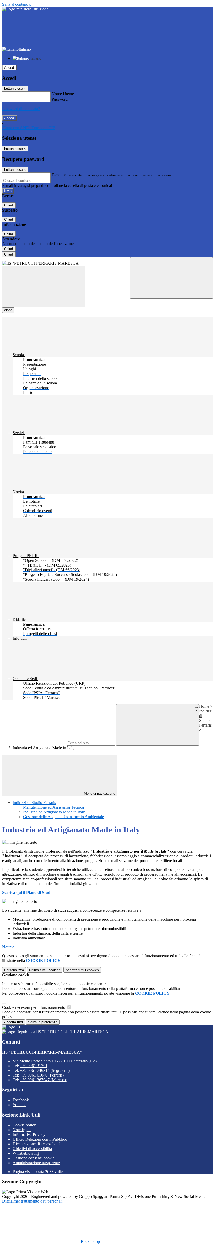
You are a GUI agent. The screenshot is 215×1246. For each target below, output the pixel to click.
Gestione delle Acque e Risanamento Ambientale (63, 816)
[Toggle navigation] (43, 286)
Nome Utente (63, 94)
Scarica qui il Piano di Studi (26, 892)
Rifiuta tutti (44, 970)
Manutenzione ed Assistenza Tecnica (53, 807)
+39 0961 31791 (33, 1065)
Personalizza (14, 970)
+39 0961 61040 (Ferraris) (42, 1075)
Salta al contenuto (16, 4)
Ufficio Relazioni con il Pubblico (40, 1139)
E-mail (57, 175)
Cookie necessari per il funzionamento (34, 1007)
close (8, 310)
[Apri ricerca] (171, 278)
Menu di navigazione (99, 793)
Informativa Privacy (29, 1134)
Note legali (22, 1130)
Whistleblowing (26, 1153)
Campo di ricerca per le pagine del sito (34, 742)
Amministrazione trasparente (36, 1162)
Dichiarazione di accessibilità (37, 1144)
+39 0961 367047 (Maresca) (43, 1080)
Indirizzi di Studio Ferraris (206, 718)
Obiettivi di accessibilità (32, 1148)
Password (60, 99)
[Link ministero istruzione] (25, 9)
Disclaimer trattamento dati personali (32, 1201)
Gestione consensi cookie (34, 1158)
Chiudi (9, 205)
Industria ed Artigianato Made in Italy (54, 812)
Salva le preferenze (42, 1022)
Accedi (9, 68)
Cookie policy (24, 1125)
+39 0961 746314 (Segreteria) (45, 1070)
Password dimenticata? (21, 108)
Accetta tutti (82, 970)
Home (204, 706)
